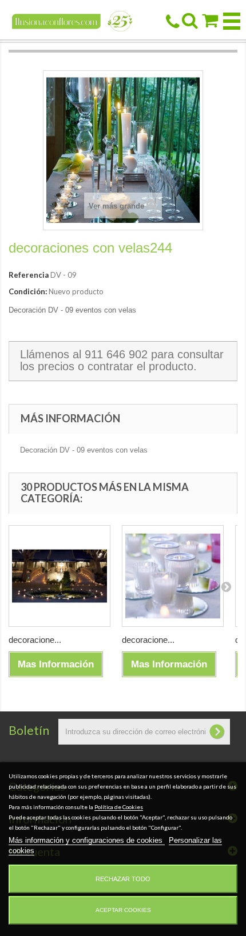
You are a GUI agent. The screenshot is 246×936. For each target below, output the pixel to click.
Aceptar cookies (123, 910)
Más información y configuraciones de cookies (87, 840)
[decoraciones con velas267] (59, 576)
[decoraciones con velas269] (173, 576)
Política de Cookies (118, 806)
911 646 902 (116, 354)
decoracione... (35, 640)
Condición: (28, 291)
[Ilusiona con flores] (72, 20)
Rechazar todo (123, 878)
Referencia (29, 274)
